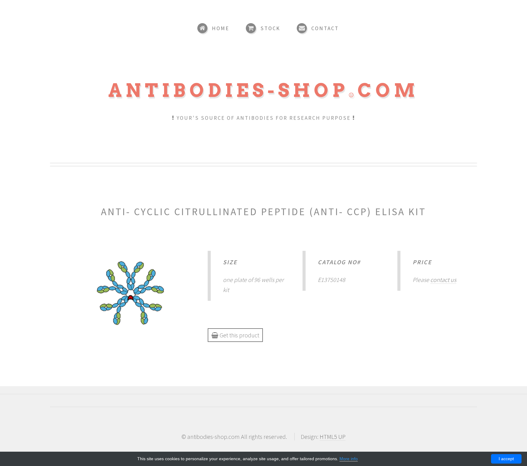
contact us (443, 279)
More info (348, 458)
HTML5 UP (333, 436)
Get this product (238, 335)
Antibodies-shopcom (263, 90)
